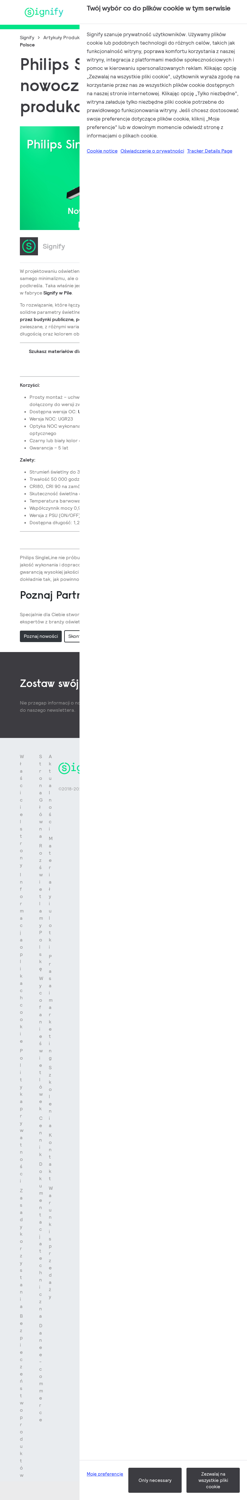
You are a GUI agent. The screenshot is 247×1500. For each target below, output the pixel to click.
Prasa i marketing (51, 1007)
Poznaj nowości (41, 636)
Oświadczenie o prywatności (152, 151)
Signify (27, 37)
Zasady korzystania (21, 1248)
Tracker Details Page (209, 151)
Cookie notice (102, 151)
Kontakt (50, 1157)
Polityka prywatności (21, 1116)
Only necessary (155, 1480)
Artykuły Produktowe (67, 37)
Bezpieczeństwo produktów (21, 1395)
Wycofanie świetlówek (41, 1043)
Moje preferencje (105, 1474)
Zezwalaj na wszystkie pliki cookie (213, 1480)
